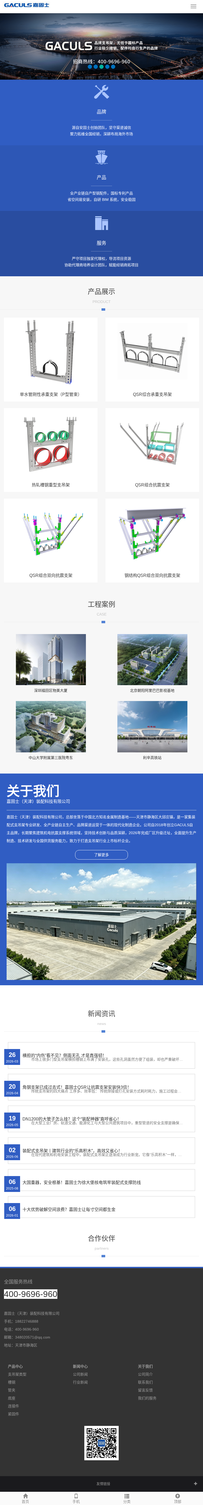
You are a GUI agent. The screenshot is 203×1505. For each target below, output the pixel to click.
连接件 (13, 1406)
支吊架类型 (17, 1374)
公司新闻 (80, 1374)
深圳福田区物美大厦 (50, 690)
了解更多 (101, 855)
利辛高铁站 (152, 758)
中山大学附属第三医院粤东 (51, 758)
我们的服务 (147, 1398)
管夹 (11, 1390)
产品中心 (15, 1366)
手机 (76, 1501)
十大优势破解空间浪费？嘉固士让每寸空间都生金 (69, 1209)
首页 (25, 1501)
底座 (11, 1398)
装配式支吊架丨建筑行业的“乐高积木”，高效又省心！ (72, 1151)
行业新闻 (80, 1382)
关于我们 (145, 1366)
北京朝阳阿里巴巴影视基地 (152, 690)
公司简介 (145, 1374)
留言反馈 (145, 1390)
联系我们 (145, 1382)
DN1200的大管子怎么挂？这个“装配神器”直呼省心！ (71, 1119)
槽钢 (11, 1382)
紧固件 (13, 1414)
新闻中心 (80, 1366)
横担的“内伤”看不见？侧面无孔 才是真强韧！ (64, 1055)
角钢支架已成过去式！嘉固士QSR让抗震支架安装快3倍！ (76, 1087)
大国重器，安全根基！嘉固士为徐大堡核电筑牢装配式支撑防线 (81, 1182)
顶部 (177, 1501)
